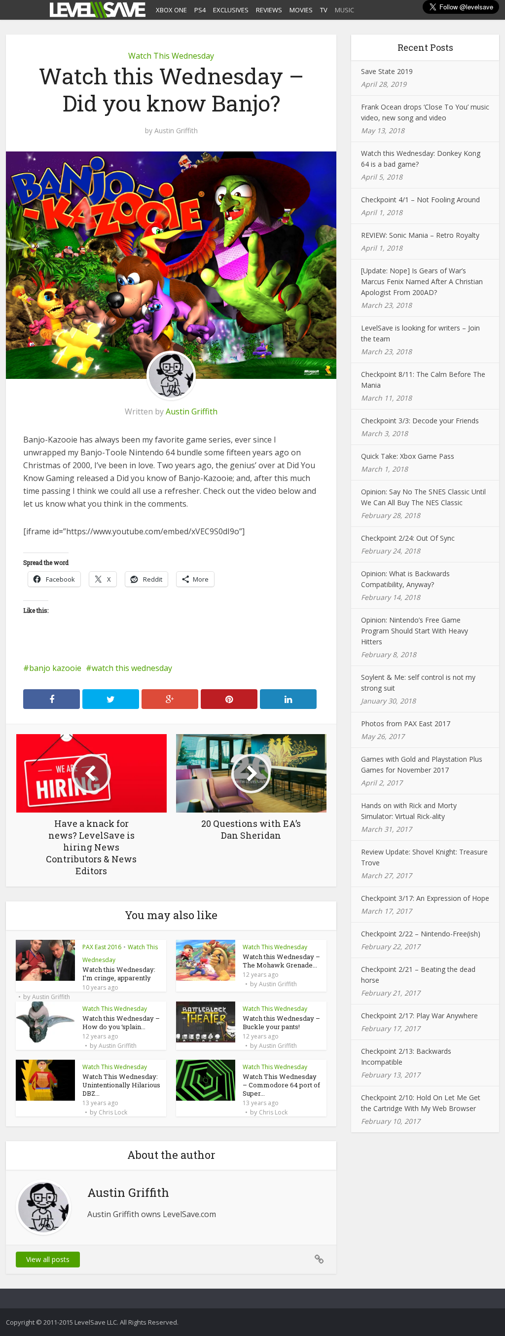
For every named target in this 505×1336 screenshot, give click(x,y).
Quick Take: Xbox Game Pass (407, 456)
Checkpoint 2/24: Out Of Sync (408, 538)
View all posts (48, 1259)
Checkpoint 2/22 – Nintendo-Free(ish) (420, 933)
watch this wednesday (132, 668)
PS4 (200, 9)
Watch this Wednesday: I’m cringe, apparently (118, 973)
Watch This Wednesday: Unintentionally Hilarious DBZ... (121, 1085)
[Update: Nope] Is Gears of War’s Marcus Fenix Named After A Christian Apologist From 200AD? (422, 281)
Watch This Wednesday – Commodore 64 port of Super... (281, 1085)
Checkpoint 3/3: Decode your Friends (420, 420)
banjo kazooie (55, 668)
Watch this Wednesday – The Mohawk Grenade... (281, 960)
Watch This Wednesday (171, 55)
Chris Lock (113, 1112)
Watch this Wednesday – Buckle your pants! (281, 1022)
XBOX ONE (171, 9)
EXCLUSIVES (231, 9)
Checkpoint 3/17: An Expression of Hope (425, 898)
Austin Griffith (176, 130)
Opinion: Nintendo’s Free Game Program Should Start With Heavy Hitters (414, 630)
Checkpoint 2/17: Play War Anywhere (419, 1015)
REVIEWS (269, 9)
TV (323, 9)
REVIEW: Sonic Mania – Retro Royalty (420, 235)
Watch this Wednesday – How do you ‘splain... (121, 1022)
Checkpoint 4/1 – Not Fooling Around (420, 199)
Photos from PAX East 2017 (405, 723)
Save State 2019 (387, 71)
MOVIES (301, 9)
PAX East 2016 (101, 947)
